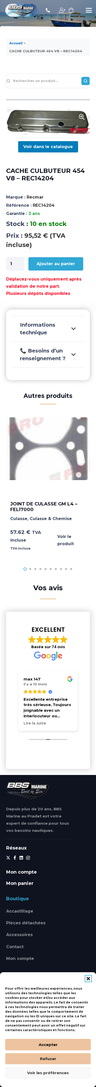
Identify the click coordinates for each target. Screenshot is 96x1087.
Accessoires (19, 934)
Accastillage (19, 911)
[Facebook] (15, 858)
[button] (88, 978)
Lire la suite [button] (35, 723)
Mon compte (20, 958)
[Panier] (71, 10)
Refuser (48, 1058)
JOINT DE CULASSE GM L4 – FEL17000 (43, 506)
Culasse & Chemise (51, 518)
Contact (15, 946)
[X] (8, 858)
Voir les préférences (48, 1072)
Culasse (18, 518)
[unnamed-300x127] (27, 790)
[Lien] (48, 10)
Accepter (48, 1044)
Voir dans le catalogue (48, 146)
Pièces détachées (26, 922)
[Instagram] (28, 858)
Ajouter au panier (56, 263)
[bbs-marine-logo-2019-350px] (21, 10)
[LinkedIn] (21, 858)
